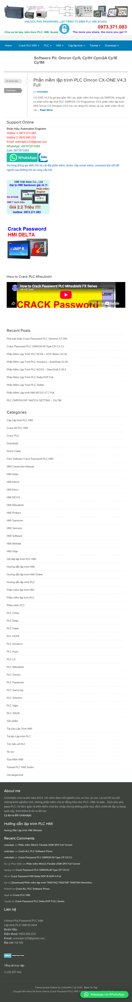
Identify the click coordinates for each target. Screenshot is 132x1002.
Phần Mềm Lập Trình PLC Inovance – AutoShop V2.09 (37, 361)
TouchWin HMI (15, 759)
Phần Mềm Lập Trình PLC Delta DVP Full (30, 377)
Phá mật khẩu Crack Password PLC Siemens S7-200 (37, 338)
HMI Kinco (13, 489)
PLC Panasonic (15, 682)
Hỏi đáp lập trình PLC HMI (21, 559)
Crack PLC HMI (28, 45)
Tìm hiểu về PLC (16, 744)
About (8, 55)
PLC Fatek (13, 628)
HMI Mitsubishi (15, 505)
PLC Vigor (12, 705)
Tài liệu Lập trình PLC (19, 736)
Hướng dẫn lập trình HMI (21, 566)
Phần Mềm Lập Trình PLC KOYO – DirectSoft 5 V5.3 (36, 369)
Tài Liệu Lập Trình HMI (19, 728)
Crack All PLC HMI (17, 427)
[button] (104, 994)
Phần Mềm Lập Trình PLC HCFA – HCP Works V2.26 (37, 354)
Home (8, 45)
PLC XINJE (13, 713)
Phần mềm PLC (16, 605)
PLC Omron (13, 674)
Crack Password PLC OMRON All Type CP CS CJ (35, 346)
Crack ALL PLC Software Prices (35, 851)
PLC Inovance (15, 643)
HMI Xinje (12, 551)
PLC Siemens (14, 697)
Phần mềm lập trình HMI (20, 589)
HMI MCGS (13, 497)
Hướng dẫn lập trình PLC (21, 582)
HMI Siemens (14, 528)
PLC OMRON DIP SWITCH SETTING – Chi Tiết (34, 400)
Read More (46, 110)
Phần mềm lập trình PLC (20, 597)
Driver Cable (14, 451)
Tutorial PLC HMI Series (20, 767)
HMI (58, 45)
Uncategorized (15, 774)
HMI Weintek (14, 543)
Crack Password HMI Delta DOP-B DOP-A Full (36, 876)
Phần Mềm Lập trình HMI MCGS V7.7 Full (30, 392)
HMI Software (14, 535)
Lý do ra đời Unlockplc (18, 815)
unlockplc (42, 91)
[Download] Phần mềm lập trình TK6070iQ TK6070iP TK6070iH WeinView (52, 882)
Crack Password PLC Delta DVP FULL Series (39, 901)
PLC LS (11, 659)
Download (110, 45)
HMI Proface (14, 512)
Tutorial (94, 45)
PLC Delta (12, 620)
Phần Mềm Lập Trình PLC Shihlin (25, 384)
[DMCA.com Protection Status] (14, 956)
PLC (46, 45)
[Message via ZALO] (43, 161)
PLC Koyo (12, 651)
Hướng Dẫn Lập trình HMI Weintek (23, 830)
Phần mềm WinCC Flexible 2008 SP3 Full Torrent (45, 845)
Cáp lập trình (75, 45)
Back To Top (90, 987)
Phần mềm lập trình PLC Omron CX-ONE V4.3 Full (79, 82)
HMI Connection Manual (20, 466)
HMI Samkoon (15, 520)
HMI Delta (12, 474)
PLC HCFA (13, 636)
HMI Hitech (13, 481)
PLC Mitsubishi (15, 666)
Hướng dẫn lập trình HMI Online (25, 574)
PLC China (13, 613)
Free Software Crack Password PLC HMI (30, 458)
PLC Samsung (15, 690)
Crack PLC (13, 435)
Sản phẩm (24, 55)
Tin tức (10, 751)
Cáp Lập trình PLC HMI (20, 420)
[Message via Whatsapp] (22, 161)
